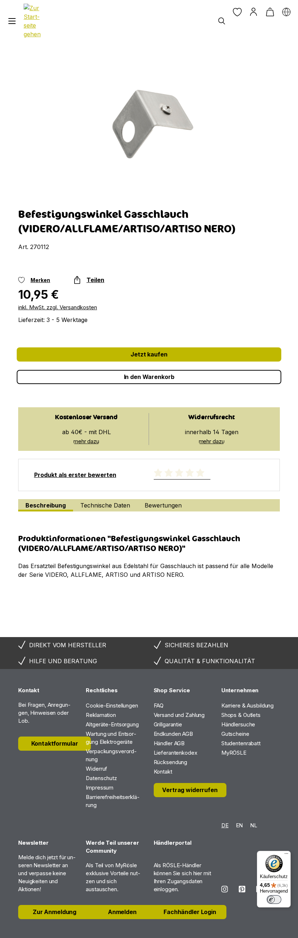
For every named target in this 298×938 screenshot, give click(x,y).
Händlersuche (238, 724)
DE (225, 825)
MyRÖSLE (233, 752)
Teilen (95, 280)
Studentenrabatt (241, 743)
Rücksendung (171, 762)
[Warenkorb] (270, 12)
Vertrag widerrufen (189, 790)
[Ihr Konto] (253, 12)
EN (239, 825)
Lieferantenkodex (175, 752)
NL (253, 825)
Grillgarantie (168, 724)
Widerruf (96, 768)
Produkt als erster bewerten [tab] (75, 474)
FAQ (159, 705)
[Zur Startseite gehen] (33, 21)
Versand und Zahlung (179, 714)
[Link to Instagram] (224, 889)
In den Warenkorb (149, 376)
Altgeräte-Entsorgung (112, 724)
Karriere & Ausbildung (247, 705)
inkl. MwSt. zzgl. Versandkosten (57, 307)
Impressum (99, 787)
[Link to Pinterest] (242, 889)
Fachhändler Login (190, 911)
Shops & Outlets (241, 714)
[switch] (274, 899)
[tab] (45, 505)
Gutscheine (235, 733)
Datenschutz (101, 778)
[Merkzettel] (237, 12)
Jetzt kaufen (148, 354)
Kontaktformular (54, 743)
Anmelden (122, 911)
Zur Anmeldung (54, 911)
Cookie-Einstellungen (112, 705)
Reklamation (101, 714)
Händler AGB (169, 743)
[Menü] (12, 21)
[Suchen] (221, 21)
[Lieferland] (286, 12)
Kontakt (163, 771)
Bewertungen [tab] (163, 505)
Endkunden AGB (173, 733)
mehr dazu (86, 441)
